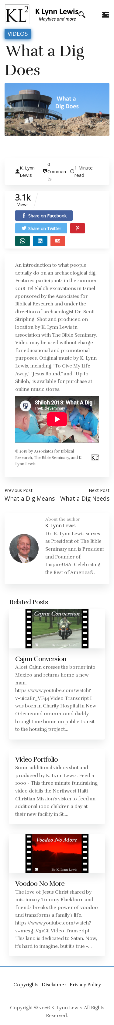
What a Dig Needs (84, 498)
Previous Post (19, 490)
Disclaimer (54, 985)
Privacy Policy (85, 985)
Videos (18, 34)
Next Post (99, 490)
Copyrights (25, 985)
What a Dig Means (30, 498)
